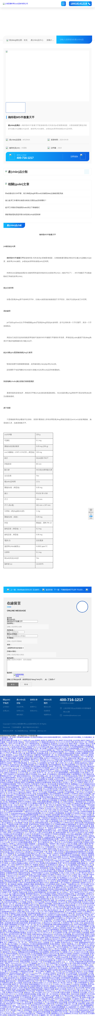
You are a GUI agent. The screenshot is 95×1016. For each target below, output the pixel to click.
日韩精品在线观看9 (36, 837)
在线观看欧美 (42, 779)
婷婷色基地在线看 (74, 902)
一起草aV (23, 787)
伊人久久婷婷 (11, 939)
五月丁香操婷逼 (48, 981)
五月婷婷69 (75, 992)
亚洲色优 (54, 744)
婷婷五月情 (62, 748)
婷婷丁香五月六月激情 (46, 1000)
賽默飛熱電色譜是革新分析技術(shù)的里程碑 (22, 214)
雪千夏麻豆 (16, 1007)
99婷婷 (43, 876)
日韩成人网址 (65, 994)
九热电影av (28, 852)
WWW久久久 (13, 818)
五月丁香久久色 (26, 900)
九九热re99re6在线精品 (16, 841)
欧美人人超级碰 (43, 942)
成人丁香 (89, 989)
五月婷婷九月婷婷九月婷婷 (14, 757)
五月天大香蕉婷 (45, 815)
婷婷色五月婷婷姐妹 (20, 831)
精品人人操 (75, 926)
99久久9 (91, 963)
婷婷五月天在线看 (29, 816)
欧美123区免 (4, 967)
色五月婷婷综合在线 (25, 750)
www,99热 (18, 755)
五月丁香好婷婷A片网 (76, 818)
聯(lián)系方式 (48, 707)
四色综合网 (27, 983)
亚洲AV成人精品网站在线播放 (80, 745)
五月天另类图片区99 (22, 853)
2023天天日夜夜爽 (26, 999)
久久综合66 (47, 790)
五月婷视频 (39, 795)
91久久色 (83, 771)
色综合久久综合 (58, 939)
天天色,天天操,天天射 (66, 873)
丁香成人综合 (88, 965)
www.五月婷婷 (67, 971)
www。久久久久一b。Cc (21, 1005)
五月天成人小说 (36, 962)
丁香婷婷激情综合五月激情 (50, 978)
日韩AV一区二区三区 (80, 810)
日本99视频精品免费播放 (69, 978)
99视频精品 (52, 792)
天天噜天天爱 (78, 939)
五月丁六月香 (81, 918)
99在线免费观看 (22, 820)
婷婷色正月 (43, 865)
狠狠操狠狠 (48, 787)
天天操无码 (60, 973)
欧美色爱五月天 (38, 834)
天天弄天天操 (60, 981)
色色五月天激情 (43, 1007)
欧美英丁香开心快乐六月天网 (32, 860)
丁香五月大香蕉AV (75, 866)
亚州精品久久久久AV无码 (12, 887)
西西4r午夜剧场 (9, 862)
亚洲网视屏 (8, 836)
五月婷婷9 (65, 794)
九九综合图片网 (56, 768)
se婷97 (85, 876)
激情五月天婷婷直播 (16, 975)
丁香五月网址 (39, 971)
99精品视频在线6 (60, 889)
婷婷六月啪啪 (84, 808)
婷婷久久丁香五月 (37, 828)
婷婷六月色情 (23, 929)
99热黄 (25, 823)
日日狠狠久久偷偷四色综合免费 (22, 971)
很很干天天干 (49, 795)
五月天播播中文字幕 (87, 926)
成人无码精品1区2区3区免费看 (11, 834)
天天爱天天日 (5, 769)
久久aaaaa (19, 866)
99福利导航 (40, 991)
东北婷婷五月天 (70, 871)
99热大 (90, 949)
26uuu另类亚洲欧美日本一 (73, 886)
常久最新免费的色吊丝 (51, 757)
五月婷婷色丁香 (66, 923)
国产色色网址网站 (58, 778)
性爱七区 (27, 740)
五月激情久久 (60, 918)
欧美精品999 (48, 860)
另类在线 (9, 797)
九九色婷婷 (88, 792)
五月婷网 (72, 895)
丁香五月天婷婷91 (23, 784)
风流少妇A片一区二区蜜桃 (84, 742)
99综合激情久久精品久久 (34, 810)
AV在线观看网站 (43, 794)
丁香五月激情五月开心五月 (78, 892)
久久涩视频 (22, 902)
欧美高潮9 (73, 916)
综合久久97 (80, 989)
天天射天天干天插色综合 (16, 792)
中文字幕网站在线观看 (36, 803)
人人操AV (90, 807)
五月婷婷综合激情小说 (83, 781)
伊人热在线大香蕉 (87, 768)
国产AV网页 (89, 832)
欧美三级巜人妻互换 (81, 874)
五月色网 (33, 1007)
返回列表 (49, 590)
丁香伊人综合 (56, 946)
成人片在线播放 (78, 839)
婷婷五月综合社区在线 (81, 958)
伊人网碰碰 (22, 771)
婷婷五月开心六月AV (32, 845)
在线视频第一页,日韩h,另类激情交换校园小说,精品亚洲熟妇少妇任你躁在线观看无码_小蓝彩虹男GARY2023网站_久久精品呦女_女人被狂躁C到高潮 (47, 738)
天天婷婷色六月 (62, 841)
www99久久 (37, 941)
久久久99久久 (16, 857)
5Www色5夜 (23, 824)
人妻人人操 (49, 897)
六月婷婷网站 (37, 900)
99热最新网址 (37, 836)
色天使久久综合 (76, 904)
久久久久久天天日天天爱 (65, 742)
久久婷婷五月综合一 (79, 999)
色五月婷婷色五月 (52, 963)
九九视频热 (32, 963)
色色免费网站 (44, 952)
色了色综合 (49, 828)
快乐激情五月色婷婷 (72, 813)
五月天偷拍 (66, 984)
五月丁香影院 (78, 782)
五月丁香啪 (55, 862)
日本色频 (79, 821)
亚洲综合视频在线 (46, 797)
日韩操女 (61, 905)
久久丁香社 (20, 790)
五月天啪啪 (59, 1004)
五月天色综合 (90, 946)
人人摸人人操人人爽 (40, 821)
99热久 (27, 916)
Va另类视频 (18, 823)
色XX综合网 (52, 784)
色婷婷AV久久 (88, 821)
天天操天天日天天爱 (81, 952)
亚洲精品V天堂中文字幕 (17, 913)
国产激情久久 (84, 944)
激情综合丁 (4, 975)
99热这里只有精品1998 (71, 768)
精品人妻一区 (40, 805)
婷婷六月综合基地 (33, 771)
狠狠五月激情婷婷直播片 (34, 989)
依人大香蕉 (85, 931)
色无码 (40, 1010)
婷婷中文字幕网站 (37, 916)
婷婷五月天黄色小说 (76, 841)
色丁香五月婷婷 (79, 849)
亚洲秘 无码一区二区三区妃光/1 (23, 868)
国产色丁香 (86, 915)
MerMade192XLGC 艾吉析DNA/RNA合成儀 (34, 590)
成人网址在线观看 (68, 765)
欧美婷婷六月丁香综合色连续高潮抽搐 (54, 745)
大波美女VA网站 (72, 975)
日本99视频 (47, 962)
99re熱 (6, 748)
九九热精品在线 (5, 1007)
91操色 (68, 907)
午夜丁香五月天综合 (66, 761)
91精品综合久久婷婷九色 (51, 923)
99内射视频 (24, 921)
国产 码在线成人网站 (69, 837)
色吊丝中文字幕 (59, 779)
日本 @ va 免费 (6, 928)
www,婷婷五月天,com (22, 878)
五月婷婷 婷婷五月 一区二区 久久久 (66, 920)
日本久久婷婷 (64, 862)
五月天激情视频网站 (61, 773)
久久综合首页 (49, 947)
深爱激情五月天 (8, 979)
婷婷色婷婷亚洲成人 (42, 823)
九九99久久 (57, 984)
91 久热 (22, 769)
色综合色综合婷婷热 (63, 807)
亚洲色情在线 (5, 789)
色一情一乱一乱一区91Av (53, 908)
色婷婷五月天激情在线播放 (57, 915)
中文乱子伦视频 (71, 981)
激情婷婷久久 (42, 915)
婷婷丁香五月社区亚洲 (61, 858)
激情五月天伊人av (47, 771)
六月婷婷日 (74, 794)
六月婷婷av (89, 818)
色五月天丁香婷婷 (45, 957)
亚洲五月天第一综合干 (11, 805)
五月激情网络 (58, 886)
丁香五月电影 (86, 815)
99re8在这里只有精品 (64, 810)
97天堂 (33, 878)
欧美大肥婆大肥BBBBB (8, 925)
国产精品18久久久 (84, 865)
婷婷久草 (3, 744)
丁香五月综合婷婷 (24, 1009)
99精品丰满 (28, 758)
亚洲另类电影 (7, 850)
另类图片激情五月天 (47, 824)
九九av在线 (72, 965)
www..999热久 (47, 853)
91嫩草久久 (30, 970)
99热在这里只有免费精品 (63, 760)
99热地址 (15, 958)
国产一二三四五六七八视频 (22, 1012)
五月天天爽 (27, 836)
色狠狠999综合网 (22, 808)
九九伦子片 (36, 778)
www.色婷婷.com (58, 962)
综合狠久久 (68, 1000)
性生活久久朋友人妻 (72, 991)
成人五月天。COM (27, 761)
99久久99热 (8, 829)
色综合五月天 (71, 828)
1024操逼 (89, 847)
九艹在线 (74, 942)
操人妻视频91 (87, 947)
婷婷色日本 (20, 865)
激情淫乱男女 (57, 782)
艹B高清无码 (32, 942)
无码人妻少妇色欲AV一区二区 (54, 910)
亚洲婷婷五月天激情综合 (75, 845)
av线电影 (70, 800)
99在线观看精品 (28, 748)
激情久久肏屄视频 (44, 904)
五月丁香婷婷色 (8, 853)
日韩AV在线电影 (11, 954)
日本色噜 (65, 916)
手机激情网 (26, 887)
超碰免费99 (71, 824)
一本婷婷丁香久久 (84, 744)
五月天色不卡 (11, 937)
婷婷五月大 (13, 771)
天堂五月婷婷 (52, 850)
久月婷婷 (50, 813)
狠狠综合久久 (82, 949)
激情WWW (71, 889)
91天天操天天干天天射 (28, 955)
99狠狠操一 (32, 844)
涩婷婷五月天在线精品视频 (47, 955)
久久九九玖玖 (9, 918)
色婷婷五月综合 (58, 790)
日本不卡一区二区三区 (45, 773)
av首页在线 (58, 934)
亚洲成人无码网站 (62, 870)
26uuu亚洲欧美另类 (50, 789)
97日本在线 (30, 991)
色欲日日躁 (75, 994)
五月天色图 (42, 792)
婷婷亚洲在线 (15, 789)
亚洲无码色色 (34, 824)
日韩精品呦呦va (60, 824)
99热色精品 (38, 757)
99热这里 (46, 900)
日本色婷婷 (30, 795)
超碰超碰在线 (43, 844)
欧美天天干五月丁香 (52, 803)
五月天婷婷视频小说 (14, 786)
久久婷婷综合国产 (67, 823)
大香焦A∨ (89, 996)
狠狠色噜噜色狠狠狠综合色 (63, 925)
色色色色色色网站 (10, 902)
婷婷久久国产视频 (52, 996)
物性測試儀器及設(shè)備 (21, 715)
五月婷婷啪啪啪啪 (76, 747)
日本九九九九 (34, 863)
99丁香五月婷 (17, 879)
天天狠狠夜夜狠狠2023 (11, 900)
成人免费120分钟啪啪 (17, 894)
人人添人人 (60, 991)
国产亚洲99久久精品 (39, 855)
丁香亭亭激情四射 (33, 876)
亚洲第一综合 (67, 931)
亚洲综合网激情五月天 (39, 881)
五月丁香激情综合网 (28, 849)
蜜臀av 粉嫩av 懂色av (10, 931)
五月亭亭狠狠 (24, 766)
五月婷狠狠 (62, 800)
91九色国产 (22, 876)
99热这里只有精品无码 (65, 894)
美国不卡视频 (38, 758)
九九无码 (56, 957)
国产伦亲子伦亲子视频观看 (61, 999)
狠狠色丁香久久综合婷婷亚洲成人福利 (43, 871)
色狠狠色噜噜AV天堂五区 (67, 879)
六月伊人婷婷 (72, 949)
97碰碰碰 (69, 976)
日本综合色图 (39, 902)
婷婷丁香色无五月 (13, 849)
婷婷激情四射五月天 (7, 808)
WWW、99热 (54, 926)
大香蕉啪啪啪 (59, 813)
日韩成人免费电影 (18, 799)
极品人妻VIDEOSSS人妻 (13, 934)
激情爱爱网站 (82, 828)
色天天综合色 (5, 950)
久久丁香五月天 (30, 832)
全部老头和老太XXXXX (63, 795)
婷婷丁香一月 (63, 866)
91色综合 (80, 879)
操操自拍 (6, 870)
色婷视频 (85, 933)
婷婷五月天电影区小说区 (27, 802)
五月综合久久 (50, 808)
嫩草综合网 (79, 823)
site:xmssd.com (11, 1009)
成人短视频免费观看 (23, 889)
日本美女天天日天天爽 (11, 921)
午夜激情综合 (63, 789)
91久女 (51, 753)
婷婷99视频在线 (40, 892)
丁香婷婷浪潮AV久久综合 (40, 873)
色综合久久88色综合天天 (50, 913)
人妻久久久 (84, 755)
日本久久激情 (42, 849)
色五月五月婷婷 (5, 936)
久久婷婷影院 (42, 763)
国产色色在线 (78, 1000)
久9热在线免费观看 (37, 897)
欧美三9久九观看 (35, 874)
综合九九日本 (63, 818)
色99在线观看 (46, 895)
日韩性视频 (4, 818)
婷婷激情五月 (65, 926)
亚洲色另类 (48, 921)
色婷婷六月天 (14, 999)
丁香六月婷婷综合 (31, 742)
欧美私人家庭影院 (59, 928)
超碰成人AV (27, 847)
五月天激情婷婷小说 (34, 920)
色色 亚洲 (51, 887)
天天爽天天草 (14, 803)
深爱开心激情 (83, 844)
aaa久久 (41, 807)
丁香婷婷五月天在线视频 (63, 958)
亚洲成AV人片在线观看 (80, 954)
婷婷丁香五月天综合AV (73, 891)
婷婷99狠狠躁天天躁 (76, 773)
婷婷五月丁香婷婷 (35, 789)
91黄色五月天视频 (40, 786)
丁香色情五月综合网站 (49, 818)
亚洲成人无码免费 (35, 831)
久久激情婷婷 (71, 1007)
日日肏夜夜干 (39, 1002)
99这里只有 (83, 831)
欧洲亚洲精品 (55, 944)
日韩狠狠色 (4, 997)
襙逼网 (50, 779)
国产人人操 (32, 826)
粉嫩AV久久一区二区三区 (17, 942)
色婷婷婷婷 (90, 816)
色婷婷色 (32, 781)
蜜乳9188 (78, 779)
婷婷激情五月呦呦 (19, 797)
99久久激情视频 (37, 829)
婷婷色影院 (39, 862)
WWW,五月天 (85, 1009)
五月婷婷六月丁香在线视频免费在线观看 (23, 815)
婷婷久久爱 (32, 915)
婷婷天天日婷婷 (31, 774)
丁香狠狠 (7, 989)
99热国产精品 (74, 789)
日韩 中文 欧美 (44, 946)
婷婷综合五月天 (51, 866)
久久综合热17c (85, 748)
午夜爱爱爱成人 (76, 774)
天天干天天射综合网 (13, 794)
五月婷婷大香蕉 (20, 920)
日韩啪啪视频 (75, 968)
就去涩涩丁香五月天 (31, 1015)
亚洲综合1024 (63, 850)
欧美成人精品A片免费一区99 (35, 799)
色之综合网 (80, 988)
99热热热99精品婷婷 (65, 755)
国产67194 (37, 926)
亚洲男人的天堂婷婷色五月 (79, 797)
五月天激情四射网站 (86, 878)
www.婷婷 (32, 773)
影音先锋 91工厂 (17, 740)
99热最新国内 (89, 823)
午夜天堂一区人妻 (70, 1004)
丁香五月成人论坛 (26, 926)
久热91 (63, 944)
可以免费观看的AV (53, 799)
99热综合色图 (23, 874)
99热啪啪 (53, 800)
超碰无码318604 (60, 828)
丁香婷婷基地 (83, 937)
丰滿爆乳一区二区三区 (53, 971)
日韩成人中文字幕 (6, 847)
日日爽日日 (31, 965)
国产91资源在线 (78, 946)
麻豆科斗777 (85, 862)
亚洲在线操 (82, 975)
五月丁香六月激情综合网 (76, 805)
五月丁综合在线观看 (61, 797)
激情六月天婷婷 (60, 989)
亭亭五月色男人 (63, 968)
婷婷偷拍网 (48, 925)
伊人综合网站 (55, 823)
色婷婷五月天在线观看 (41, 768)
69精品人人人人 (36, 975)
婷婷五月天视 (34, 820)
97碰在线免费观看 (83, 871)
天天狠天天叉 (65, 757)
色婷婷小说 (89, 841)
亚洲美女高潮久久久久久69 (42, 983)
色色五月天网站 (84, 795)
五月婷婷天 (13, 897)
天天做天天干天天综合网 (49, 761)
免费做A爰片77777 (36, 921)
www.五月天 (41, 870)
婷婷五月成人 (47, 949)
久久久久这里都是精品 (24, 768)
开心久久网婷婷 (70, 912)
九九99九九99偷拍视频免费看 (21, 842)
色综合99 (25, 850)
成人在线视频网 (21, 826)
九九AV (47, 862)
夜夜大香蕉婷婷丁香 (64, 881)
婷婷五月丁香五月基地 (20, 984)
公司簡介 (6, 707)
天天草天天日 (63, 744)
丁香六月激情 (88, 866)
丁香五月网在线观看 (19, 763)
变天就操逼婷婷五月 (68, 799)
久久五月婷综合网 (42, 747)
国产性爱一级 (52, 763)
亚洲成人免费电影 (81, 753)
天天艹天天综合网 (52, 992)
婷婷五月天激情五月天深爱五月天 (26, 886)
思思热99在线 (44, 979)
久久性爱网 (18, 847)
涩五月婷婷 (27, 934)
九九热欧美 (69, 939)
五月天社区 (62, 988)
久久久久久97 (81, 905)
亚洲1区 (3, 824)
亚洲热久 (80, 799)
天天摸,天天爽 (31, 769)
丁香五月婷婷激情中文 (81, 983)
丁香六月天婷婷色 (61, 947)
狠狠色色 (3, 849)
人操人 (27, 975)
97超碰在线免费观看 (33, 813)
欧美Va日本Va (85, 991)
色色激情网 (27, 957)
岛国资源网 (55, 815)
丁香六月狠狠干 (64, 883)
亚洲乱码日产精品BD (15, 1015)
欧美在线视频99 (51, 863)
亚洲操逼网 (15, 769)
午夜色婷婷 (20, 774)
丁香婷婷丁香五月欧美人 (57, 844)
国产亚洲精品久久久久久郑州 (80, 870)
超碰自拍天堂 (89, 923)
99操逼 (76, 755)
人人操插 (12, 820)
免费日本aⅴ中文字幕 (31, 811)
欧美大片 (37, 895)
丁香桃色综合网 (12, 824)
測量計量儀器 (52, 40)
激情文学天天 (9, 968)
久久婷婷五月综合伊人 (26, 976)
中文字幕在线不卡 (49, 975)
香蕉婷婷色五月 (68, 750)
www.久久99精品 (26, 941)
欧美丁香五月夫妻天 (27, 805)
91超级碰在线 (44, 899)
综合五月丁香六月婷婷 (76, 786)
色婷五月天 (53, 968)
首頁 (25, 40)
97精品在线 (4, 820)
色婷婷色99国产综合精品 (26, 908)
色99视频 (76, 931)
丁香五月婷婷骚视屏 (79, 807)
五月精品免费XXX (38, 1004)
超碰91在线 (52, 849)
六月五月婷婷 (78, 760)
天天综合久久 (50, 991)
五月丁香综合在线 (66, 996)
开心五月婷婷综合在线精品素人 (45, 960)
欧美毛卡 (81, 832)
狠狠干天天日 (60, 887)
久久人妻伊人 (88, 787)
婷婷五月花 (34, 760)
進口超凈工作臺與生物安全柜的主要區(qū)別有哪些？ (25, 200)
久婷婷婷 (85, 834)
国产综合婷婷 (77, 913)
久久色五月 (27, 834)
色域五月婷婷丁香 (57, 967)
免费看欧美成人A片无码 (45, 781)
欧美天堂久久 (12, 750)
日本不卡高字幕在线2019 (25, 1013)
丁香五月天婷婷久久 (36, 929)
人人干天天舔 (60, 836)
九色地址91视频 (22, 844)
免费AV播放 (81, 863)
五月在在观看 (38, 852)
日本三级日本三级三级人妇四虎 (66, 808)
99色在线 (61, 907)
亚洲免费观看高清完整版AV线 (19, 839)
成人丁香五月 (57, 750)
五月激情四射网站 (9, 778)
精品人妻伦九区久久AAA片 (59, 747)
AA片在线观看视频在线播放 (16, 933)
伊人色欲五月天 (87, 790)
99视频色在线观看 (9, 784)
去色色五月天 (59, 997)
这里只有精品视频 (80, 925)
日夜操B (17, 782)
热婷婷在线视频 (30, 994)
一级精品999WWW (33, 858)
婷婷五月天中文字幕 (65, 960)
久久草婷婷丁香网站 (83, 1007)
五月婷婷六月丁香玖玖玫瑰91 (46, 879)
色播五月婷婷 (46, 778)
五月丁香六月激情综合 (41, 842)
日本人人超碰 (85, 968)
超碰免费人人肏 (20, 965)
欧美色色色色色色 (70, 776)
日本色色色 (89, 845)
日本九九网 (28, 866)
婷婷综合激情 (52, 970)
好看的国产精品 (60, 805)
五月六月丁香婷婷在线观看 (71, 857)
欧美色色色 (49, 889)
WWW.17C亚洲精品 (84, 912)
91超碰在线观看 (68, 753)
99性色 (69, 928)
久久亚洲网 (17, 928)
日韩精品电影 (49, 1010)
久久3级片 (10, 920)
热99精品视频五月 (12, 787)
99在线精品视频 (65, 929)
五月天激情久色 (48, 836)
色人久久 (34, 904)
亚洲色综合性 (65, 942)
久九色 (52, 845)
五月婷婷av (63, 786)
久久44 (16, 960)
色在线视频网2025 (26, 960)
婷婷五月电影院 (39, 866)
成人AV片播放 (12, 944)
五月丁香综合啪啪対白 (45, 936)
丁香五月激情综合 (6, 823)
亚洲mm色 (9, 965)
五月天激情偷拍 (71, 865)
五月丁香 (38, 981)
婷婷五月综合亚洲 (65, 740)
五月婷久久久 (37, 1009)
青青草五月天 (36, 1005)
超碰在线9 (45, 800)
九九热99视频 (80, 894)
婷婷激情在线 (71, 921)
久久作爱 (3, 978)
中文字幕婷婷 (78, 928)
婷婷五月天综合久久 (10, 929)
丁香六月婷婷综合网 (66, 769)
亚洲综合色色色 (32, 979)
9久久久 (22, 958)
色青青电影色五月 (30, 779)
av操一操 (47, 776)
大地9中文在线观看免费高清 (74, 847)
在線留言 (47, 711)
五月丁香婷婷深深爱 (39, 857)
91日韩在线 (57, 931)
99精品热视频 (25, 962)
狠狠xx (9, 831)
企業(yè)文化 (7, 711)
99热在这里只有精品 (82, 769)
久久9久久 (69, 874)
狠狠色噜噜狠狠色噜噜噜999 (75, 852)
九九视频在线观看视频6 (14, 811)
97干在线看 (45, 845)
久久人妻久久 (5, 971)
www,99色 (6, 760)
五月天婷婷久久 (57, 776)
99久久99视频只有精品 (48, 894)
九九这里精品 (50, 884)
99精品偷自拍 (37, 934)
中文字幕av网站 (82, 895)
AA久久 (86, 928)
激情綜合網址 (66, 946)
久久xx (2, 1013)
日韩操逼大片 (57, 802)
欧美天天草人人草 (32, 912)
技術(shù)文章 (34, 711)
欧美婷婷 (31, 988)
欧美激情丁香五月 (63, 784)
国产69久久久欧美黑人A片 (30, 745)
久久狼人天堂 (78, 923)
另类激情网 (59, 781)
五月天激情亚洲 (71, 973)
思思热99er (61, 955)
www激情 (86, 778)
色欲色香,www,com (46, 760)
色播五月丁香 (47, 931)
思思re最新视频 (76, 834)
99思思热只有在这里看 (60, 895)
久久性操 (54, 907)
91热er (64, 892)
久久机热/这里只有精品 (17, 747)
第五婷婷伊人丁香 (76, 899)
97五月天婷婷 (65, 803)
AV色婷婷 (61, 900)
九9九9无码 (86, 761)
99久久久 (49, 965)
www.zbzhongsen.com (62, 860)
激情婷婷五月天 (57, 1013)
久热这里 (83, 855)
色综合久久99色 (86, 813)
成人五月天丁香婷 (18, 858)
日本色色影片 (50, 807)
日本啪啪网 (54, 873)
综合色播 (83, 992)
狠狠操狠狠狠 (59, 912)
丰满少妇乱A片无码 (79, 907)
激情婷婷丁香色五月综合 (28, 967)
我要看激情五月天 (70, 853)
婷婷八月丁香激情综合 (42, 999)
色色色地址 (44, 905)
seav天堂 (71, 915)
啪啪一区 (54, 900)
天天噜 (90, 973)
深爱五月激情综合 (87, 1012)
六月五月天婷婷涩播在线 (25, 939)
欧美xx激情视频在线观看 (22, 855)
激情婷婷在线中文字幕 (79, 979)
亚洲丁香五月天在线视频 (67, 863)
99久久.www (31, 870)
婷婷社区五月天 (55, 952)
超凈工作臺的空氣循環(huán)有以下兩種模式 (22, 207)
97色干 (67, 997)
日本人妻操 (42, 774)
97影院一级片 (77, 876)
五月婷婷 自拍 (52, 748)
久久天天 (7, 799)
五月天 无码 (39, 918)
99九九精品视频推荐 (40, 891)
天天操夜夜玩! (52, 774)
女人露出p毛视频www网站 (18, 863)
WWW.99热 (70, 779)
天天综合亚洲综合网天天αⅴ (60, 979)
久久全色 (7, 958)
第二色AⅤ (89, 863)
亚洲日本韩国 (12, 883)
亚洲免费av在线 (42, 753)
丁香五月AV (79, 792)
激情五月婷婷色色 (10, 773)
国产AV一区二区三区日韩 (12, 904)
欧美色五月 (71, 988)
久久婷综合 (75, 984)
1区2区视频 (17, 836)
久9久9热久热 (81, 765)
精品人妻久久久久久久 (73, 790)
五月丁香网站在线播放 (70, 766)
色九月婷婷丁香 (65, 811)
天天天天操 (69, 897)
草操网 (42, 863)
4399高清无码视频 (28, 950)
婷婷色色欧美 (84, 1010)
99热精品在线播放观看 (43, 782)
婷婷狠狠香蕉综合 (32, 894)
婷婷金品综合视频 (66, 816)
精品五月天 (61, 975)
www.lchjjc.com (9, 768)
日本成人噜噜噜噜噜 (10, 802)
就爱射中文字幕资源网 (45, 826)
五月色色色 (59, 847)
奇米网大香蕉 (11, 837)
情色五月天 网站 (44, 967)
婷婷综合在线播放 (61, 771)
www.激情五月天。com (52, 829)
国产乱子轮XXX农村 (72, 1009)
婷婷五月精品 (85, 740)
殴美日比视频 (5, 740)
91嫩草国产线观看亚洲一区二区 (45, 755)
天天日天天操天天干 (63, 876)
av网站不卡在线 (18, 845)
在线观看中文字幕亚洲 (11, 907)
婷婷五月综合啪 (18, 916)
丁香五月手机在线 (81, 750)
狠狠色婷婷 (54, 883)
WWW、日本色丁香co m (33, 910)
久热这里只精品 (29, 879)
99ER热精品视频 (64, 774)
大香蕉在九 (90, 894)
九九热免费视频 (36, 954)
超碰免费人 (10, 795)
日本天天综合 (11, 1013)
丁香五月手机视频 (59, 949)
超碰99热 (81, 1004)
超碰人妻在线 (16, 752)
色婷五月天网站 (88, 891)
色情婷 (32, 928)
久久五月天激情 (66, 913)
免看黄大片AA (67, 952)
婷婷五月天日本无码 (42, 976)
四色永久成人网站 (18, 936)
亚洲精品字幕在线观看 (68, 937)
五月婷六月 (62, 763)
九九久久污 (73, 850)
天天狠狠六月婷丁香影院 (9, 892)
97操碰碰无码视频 (52, 816)
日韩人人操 (87, 881)
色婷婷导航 (11, 790)
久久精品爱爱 (49, 918)
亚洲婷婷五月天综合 (70, 1013)
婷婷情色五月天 (56, 820)
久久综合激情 (87, 857)
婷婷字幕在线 (31, 753)
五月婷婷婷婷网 (73, 748)
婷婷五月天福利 (48, 874)
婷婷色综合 (79, 787)
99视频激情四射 (11, 873)
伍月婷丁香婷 (83, 850)
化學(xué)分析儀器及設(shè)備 (21, 711)
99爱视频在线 (17, 947)
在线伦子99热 (58, 853)
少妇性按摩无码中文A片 (61, 904)
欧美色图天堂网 (38, 937)
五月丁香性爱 (11, 1010)
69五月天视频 (72, 844)
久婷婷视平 (35, 784)
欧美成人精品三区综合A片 (13, 852)
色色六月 (62, 821)
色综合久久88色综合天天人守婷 (55, 758)
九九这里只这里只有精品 (15, 742)
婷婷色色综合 (48, 934)
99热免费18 (19, 968)
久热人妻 (3, 790)
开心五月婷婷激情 (51, 1002)
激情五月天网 (31, 958)
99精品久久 (58, 826)
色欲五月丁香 (79, 976)
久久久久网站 (69, 781)
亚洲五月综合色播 (18, 989)
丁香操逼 (17, 860)
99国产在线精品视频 (30, 899)
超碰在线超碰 (70, 905)
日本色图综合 (28, 755)
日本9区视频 (51, 892)
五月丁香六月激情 (46, 912)
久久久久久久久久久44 (45, 958)
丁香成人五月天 (46, 858)
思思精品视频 (9, 1000)
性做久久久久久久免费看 (42, 750)
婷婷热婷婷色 (39, 884)
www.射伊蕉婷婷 (33, 797)
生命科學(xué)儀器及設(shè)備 (21, 707)
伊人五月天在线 (83, 884)
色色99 (30, 892)
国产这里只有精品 (74, 933)
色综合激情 (29, 757)
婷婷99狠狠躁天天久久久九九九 (40, 984)
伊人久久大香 (73, 1010)
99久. (37, 761)
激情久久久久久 (27, 973)
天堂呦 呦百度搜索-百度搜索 (13, 758)
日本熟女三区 (59, 874)
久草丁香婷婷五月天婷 (56, 891)
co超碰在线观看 (49, 837)
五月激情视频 (69, 792)
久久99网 (58, 753)
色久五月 (40, 925)
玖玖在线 (35, 957)
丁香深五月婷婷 (15, 748)
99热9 (80, 776)
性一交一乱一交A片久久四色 (22, 821)
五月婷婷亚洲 (20, 795)
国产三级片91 (25, 907)
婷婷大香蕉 (73, 744)
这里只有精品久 (72, 955)
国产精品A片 (77, 971)
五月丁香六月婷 (50, 810)
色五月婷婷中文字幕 (31, 905)
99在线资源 (35, 907)
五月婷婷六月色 (35, 800)
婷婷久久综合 (14, 941)
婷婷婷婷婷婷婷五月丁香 (75, 936)
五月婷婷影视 (14, 997)
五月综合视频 (82, 973)
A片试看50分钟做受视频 (41, 1012)
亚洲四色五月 (53, 865)
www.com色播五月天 (81, 897)
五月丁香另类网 (76, 858)
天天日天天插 (23, 773)
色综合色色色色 (22, 837)
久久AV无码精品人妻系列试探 (71, 842)
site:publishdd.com (78, 950)
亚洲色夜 (60, 871)
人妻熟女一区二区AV (7, 865)
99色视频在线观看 (33, 913)
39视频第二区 (65, 950)
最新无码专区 (11, 981)
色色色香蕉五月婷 (49, 831)
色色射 (58, 837)
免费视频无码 (89, 976)
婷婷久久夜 (24, 871)
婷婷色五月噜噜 (80, 816)
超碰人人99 (76, 929)
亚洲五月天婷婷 (31, 841)
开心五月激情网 (51, 902)
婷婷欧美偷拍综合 (81, 763)
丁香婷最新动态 (80, 802)
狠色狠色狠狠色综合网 (66, 970)
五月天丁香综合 (12, 753)
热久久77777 (76, 815)
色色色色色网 (26, 1004)
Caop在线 (64, 957)
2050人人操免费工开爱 (33, 790)
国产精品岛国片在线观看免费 (13, 807)
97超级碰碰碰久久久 (7, 889)
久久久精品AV (23, 944)
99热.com (83, 758)
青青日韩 (3, 962)
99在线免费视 (39, 947)
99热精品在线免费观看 (12, 881)
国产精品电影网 (20, 979)
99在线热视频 (45, 907)
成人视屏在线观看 (27, 765)
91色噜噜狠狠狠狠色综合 (72, 820)
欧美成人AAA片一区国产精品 (16, 988)
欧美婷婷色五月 (5, 947)
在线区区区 (7, 821)
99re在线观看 (65, 815)
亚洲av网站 (21, 912)
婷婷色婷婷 (55, 950)
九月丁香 (81, 916)
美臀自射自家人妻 (18, 895)
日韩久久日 (77, 960)
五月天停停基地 (59, 936)
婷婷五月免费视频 (27, 782)
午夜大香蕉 (48, 852)
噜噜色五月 (7, 952)
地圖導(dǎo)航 (48, 715)
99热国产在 (31, 747)
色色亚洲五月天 (13, 978)
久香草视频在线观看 (56, 752)
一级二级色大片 (53, 855)
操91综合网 (7, 984)
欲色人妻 (22, 753)
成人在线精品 (24, 818)
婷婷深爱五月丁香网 (13, 1004)
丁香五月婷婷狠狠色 (51, 929)
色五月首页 (83, 1013)
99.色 (52, 899)
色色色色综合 (15, 765)
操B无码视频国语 (54, 765)
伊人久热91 (16, 745)
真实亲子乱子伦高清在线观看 (53, 1009)
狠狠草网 (45, 926)
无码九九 (3, 792)
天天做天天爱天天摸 (58, 976)
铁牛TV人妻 (87, 779)
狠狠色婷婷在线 (24, 873)
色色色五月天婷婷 (54, 857)
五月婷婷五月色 (74, 957)
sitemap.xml (41, 731)
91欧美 (15, 986)
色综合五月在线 (24, 954)
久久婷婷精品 (45, 744)
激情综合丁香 (29, 992)
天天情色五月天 (5, 879)
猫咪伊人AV (54, 769)
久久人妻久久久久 (31, 807)
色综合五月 (71, 989)
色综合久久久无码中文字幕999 (30, 931)
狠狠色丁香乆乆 (32, 792)
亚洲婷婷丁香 (26, 857)
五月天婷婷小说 (53, 811)
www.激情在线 (23, 781)
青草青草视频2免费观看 (39, 766)
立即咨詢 (74, 157)
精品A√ (14, 952)
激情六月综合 (44, 883)
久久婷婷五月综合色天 (74, 778)
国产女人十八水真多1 (35, 787)
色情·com (68, 967)
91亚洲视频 (67, 934)
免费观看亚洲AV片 (86, 789)
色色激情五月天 (38, 847)
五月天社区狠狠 (5, 868)
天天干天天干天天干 (61, 899)
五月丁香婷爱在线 (41, 765)
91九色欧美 (46, 1005)
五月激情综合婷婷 (6, 983)
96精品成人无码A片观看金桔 (46, 988)
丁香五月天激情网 (60, 965)
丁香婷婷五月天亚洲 (43, 1013)
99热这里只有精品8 (61, 868)
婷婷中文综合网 (84, 794)
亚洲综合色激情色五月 (23, 996)
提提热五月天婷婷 (50, 834)
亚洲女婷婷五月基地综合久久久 (17, 800)
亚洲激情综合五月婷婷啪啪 (69, 855)
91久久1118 (4, 941)
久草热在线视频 (79, 996)
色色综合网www (15, 973)
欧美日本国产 (45, 820)
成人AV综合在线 (78, 934)
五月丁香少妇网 (40, 748)
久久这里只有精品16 (43, 950)
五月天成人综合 (11, 976)
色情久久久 (88, 760)
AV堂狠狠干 (26, 904)
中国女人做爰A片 (17, 910)
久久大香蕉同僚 (25, 997)
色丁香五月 (50, 805)
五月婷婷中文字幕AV (36, 808)
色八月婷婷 (18, 983)
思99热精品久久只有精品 (25, 862)
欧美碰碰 (84, 957)
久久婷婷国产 (48, 920)
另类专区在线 (17, 816)
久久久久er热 (5, 842)
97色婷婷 (39, 908)
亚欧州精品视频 (38, 776)
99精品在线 (23, 892)
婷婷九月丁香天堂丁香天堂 (62, 983)
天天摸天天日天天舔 (23, 778)
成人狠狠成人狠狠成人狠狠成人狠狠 (21, 884)
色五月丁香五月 (23, 897)
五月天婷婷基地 (41, 970)
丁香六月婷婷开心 (9, 774)
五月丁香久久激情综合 (43, 939)
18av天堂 (43, 811)
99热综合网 (57, 787)
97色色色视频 (81, 889)
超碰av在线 (86, 997)
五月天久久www (11, 874)
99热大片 (24, 789)
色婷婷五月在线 (13, 962)
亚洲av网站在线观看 (79, 963)
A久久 (43, 813)
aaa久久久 (41, 963)
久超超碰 (60, 792)
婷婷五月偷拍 (61, 884)
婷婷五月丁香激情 (31, 865)
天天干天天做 (62, 902)
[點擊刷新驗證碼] (19, 675)
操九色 (31, 823)
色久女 (59, 892)
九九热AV (19, 779)
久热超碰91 (43, 968)
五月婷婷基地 (43, 752)
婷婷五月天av (79, 887)
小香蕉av (11, 844)
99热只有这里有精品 (52, 937)
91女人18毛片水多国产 (43, 928)
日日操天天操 (71, 918)
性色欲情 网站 (28, 786)
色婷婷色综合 (77, 881)
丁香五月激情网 (62, 831)
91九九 (79, 965)
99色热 (26, 968)
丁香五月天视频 (74, 1012)
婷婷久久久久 (40, 965)
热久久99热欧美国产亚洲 (47, 841)
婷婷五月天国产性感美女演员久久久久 (75, 829)
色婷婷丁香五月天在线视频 (76, 910)
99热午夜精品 (68, 802)
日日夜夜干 (53, 905)
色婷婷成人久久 (72, 944)
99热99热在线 (87, 960)
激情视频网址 (75, 862)
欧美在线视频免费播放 (53, 916)
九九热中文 (71, 821)
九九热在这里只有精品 (86, 981)
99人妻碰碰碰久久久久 (38, 850)
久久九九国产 (7, 855)
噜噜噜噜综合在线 (60, 1010)
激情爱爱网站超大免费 (50, 839)
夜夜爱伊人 (10, 755)
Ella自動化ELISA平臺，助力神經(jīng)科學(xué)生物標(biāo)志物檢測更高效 (34, 193)
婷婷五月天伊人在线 (28, 794)
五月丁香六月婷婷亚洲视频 (82, 811)
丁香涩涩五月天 (11, 876)
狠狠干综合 (85, 1002)
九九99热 (15, 871)
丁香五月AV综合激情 (44, 832)
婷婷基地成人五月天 (73, 836)
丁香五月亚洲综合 (45, 886)
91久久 (24, 752)
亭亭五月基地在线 (37, 889)
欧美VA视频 (63, 1002)
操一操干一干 (14, 955)
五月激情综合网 (77, 803)
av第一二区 (41, 878)
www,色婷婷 (35, 740)
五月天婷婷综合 (18, 832)
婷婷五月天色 (53, 740)
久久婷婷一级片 (24, 828)
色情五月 (44, 740)
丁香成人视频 (74, 771)
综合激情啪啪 (53, 821)
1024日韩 (76, 740)
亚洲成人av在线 (43, 769)
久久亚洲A (19, 994)
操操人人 (62, 865)
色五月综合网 (59, 897)
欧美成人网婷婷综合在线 (78, 868)
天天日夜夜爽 (53, 786)
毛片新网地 (51, 870)
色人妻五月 (26, 881)
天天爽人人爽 (16, 760)
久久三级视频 (15, 950)
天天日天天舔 (8, 878)
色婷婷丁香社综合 (54, 766)
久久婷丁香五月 (81, 873)
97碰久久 (43, 784)
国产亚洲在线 (35, 818)
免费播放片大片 (76, 784)
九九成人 (70, 763)
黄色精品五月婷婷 (30, 1010)
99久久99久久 (72, 832)
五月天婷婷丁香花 (59, 921)
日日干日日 (51, 876)
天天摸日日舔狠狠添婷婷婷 (39, 944)
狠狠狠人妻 (82, 900)
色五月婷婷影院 (55, 794)
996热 (51, 868)
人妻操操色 (34, 968)
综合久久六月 (28, 947)
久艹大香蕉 (59, 1000)
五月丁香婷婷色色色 (32, 744)
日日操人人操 (67, 782)
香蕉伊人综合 (89, 934)
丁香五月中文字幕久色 (15, 744)
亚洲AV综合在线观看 (17, 810)
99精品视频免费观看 (44, 802)
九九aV (74, 795)
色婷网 (2, 965)
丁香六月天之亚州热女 (39, 887)
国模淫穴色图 (49, 989)
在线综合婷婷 (65, 992)
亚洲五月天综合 (68, 787)
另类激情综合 (75, 757)
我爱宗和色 (25, 1007)
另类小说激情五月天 (11, 926)
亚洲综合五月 (89, 1000)
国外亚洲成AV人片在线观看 (22, 891)
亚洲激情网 (25, 760)
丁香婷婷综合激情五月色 (25, 981)
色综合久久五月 (12, 828)
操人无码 (25, 928)
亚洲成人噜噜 (89, 939)
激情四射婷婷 (74, 831)
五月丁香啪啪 (55, 942)
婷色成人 (30, 902)
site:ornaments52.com (65, 849)
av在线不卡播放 (71, 900)
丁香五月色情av (59, 852)
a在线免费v (23, 949)
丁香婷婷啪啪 (11, 946)
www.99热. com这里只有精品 (44, 973)
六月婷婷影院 (49, 847)
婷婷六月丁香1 (36, 853)
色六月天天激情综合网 (11, 766)
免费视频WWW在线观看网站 (28, 952)
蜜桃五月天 (60, 1015)
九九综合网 (18, 829)
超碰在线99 (19, 905)
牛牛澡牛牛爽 (51, 878)
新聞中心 (33, 707)
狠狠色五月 (7, 745)
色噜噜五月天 (82, 837)
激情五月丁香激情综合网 (16, 970)
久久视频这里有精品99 (46, 742)
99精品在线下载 (73, 758)
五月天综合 (32, 763)
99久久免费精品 (56, 1005)
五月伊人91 (89, 887)
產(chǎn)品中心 (37, 40)
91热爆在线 (41, 816)
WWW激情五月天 (74, 1002)
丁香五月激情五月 (15, 899)
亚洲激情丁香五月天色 (59, 1012)
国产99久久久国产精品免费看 (43, 997)
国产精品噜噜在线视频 (19, 915)
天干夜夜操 (17, 850)
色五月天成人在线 (34, 949)
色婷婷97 (77, 761)
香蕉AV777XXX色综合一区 (73, 1005)
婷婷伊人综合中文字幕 (51, 954)
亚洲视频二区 (32, 752)
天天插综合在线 (82, 824)
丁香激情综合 (71, 884)
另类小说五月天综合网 (18, 870)
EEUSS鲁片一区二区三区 (26, 925)
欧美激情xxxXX (63, 834)
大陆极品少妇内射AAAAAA (59, 986)
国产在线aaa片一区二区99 (24, 918)
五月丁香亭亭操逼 (26, 1002)
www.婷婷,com (40, 992)
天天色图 (69, 887)
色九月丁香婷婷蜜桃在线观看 (27, 946)
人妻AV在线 (50, 1004)
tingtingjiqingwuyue (18, 813)
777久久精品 (60, 845)
